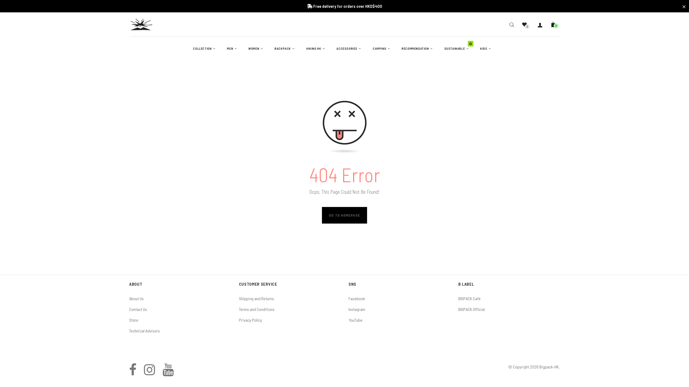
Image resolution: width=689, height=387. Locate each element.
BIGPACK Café (469, 298)
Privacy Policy (250, 319)
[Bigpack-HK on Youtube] (168, 372)
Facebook (357, 298)
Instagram (357, 309)
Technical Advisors (144, 330)
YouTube (356, 319)
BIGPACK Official (471, 309)
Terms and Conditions (257, 309)
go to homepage (344, 215)
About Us (136, 298)
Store (133, 319)
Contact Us (138, 309)
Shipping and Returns (256, 298)
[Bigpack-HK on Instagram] (149, 372)
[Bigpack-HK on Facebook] (132, 372)
